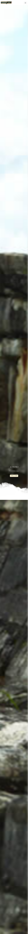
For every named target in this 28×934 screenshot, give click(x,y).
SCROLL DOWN (14, 475)
